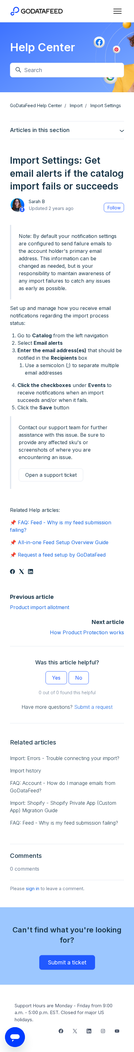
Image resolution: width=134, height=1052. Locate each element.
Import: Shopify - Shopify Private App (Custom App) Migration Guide (63, 806)
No (78, 678)
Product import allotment (39, 607)
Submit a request (93, 707)
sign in (32, 888)
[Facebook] (12, 572)
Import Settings (105, 105)
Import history (25, 770)
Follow (114, 207)
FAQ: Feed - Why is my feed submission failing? (64, 823)
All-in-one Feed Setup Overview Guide (63, 542)
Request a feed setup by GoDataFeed (62, 555)
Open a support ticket (51, 475)
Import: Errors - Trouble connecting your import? (64, 758)
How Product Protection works (87, 632)
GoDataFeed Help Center (36, 105)
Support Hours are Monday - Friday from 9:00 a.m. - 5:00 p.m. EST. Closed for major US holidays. (63, 1012)
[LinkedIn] (30, 572)
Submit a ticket (67, 962)
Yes (56, 678)
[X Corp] (21, 572)
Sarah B (37, 201)
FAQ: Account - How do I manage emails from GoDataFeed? (62, 787)
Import (76, 105)
